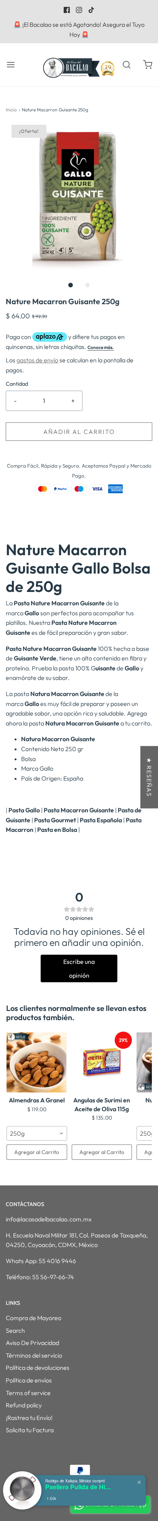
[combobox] (37, 1133)
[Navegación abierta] (10, 64)
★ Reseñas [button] (149, 777)
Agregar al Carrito (36, 1152)
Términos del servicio (34, 1355)
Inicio (11, 109)
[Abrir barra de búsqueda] (126, 64)
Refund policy (24, 1405)
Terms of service (28, 1393)
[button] (79, 198)
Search (15, 1330)
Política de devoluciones (37, 1367)
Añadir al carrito (79, 431)
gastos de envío (37, 360)
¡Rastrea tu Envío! (29, 1418)
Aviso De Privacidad (32, 1343)
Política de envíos (29, 1380)
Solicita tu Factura (30, 1430)
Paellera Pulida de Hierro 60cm (79, 1486)
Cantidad (17, 383)
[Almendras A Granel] (37, 1062)
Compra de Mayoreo (33, 1318)
